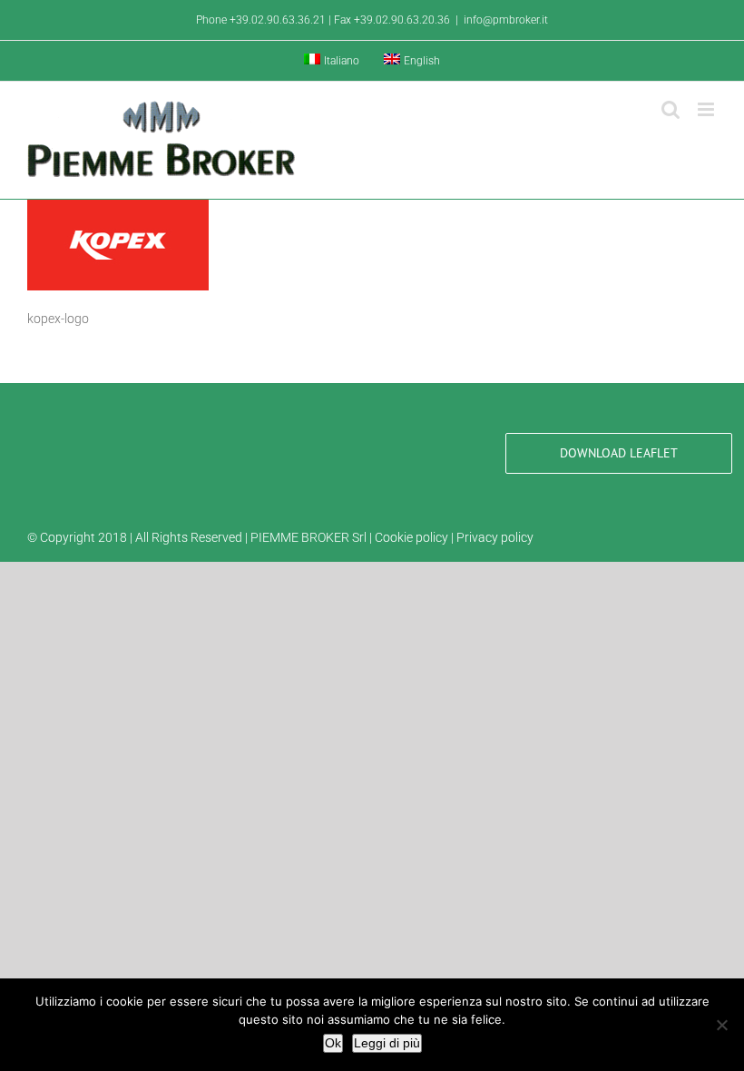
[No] (721, 1025)
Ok (333, 1043)
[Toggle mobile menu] (707, 109)
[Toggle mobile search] (670, 109)
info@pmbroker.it (506, 20)
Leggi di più (387, 1043)
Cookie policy (411, 537)
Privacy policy (495, 537)
